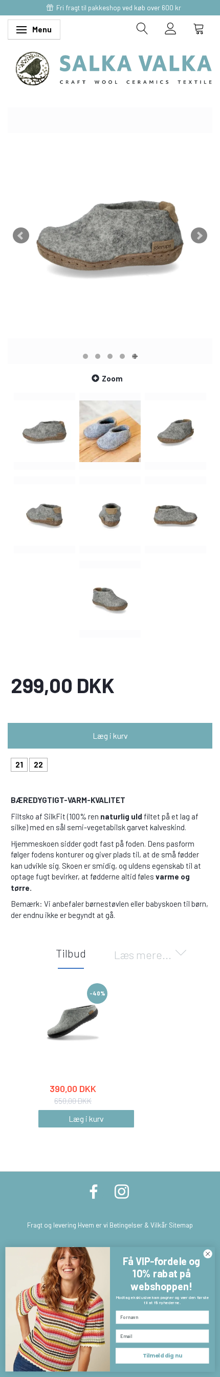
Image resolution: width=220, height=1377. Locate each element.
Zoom (112, 378)
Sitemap (181, 1224)
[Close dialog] (207, 1253)
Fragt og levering (51, 1224)
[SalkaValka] (113, 67)
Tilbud (71, 953)
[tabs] (142, 28)
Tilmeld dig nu (162, 1356)
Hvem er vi (93, 1224)
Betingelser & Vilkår (138, 1224)
